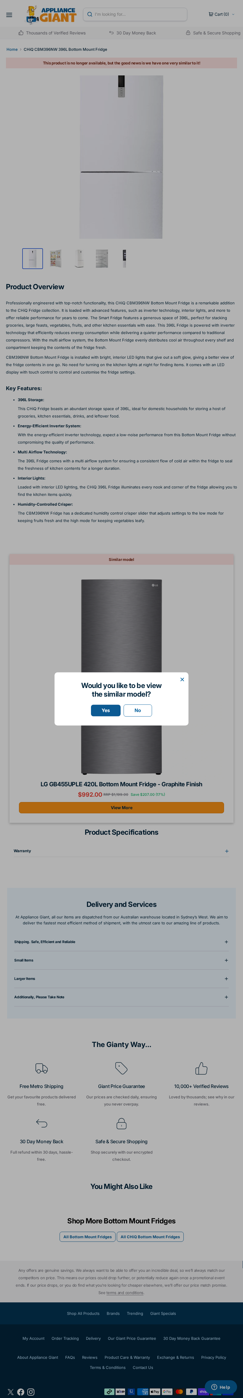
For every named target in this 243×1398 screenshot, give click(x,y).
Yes (106, 710)
